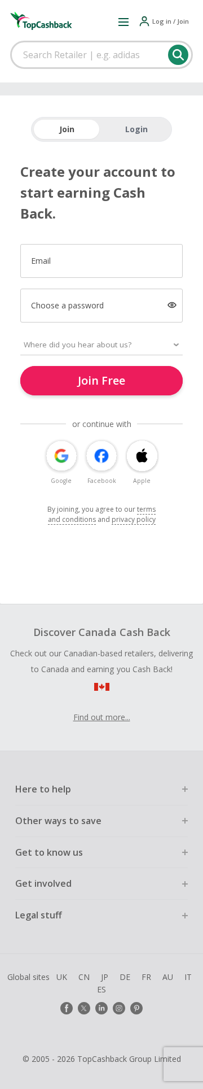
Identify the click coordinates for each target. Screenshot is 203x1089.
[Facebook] (66, 1008)
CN (84, 977)
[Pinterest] (136, 1008)
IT (188, 977)
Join (66, 129)
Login (136, 129)
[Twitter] (84, 1008)
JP (104, 977)
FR (146, 977)
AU (167, 977)
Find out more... (101, 717)
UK (61, 977)
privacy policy (134, 519)
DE (125, 977)
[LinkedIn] (101, 1008)
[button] (123, 21)
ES (101, 989)
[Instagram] (119, 1008)
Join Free (101, 380)
